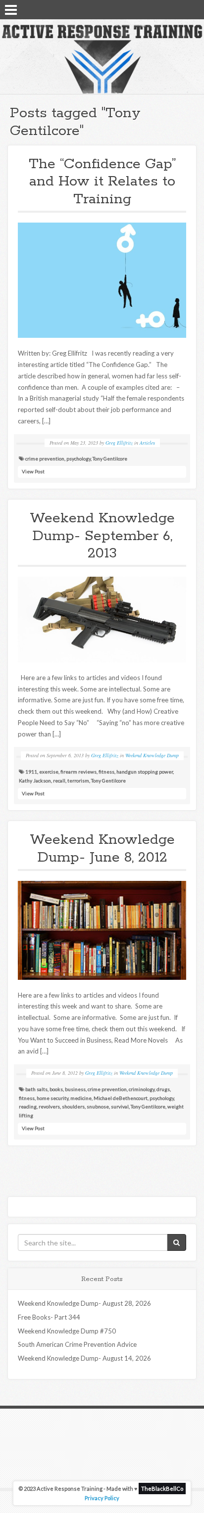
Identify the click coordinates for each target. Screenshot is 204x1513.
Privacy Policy (102, 1498)
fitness (106, 772)
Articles (147, 442)
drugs (163, 1089)
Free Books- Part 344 (49, 1317)
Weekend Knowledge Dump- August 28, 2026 (84, 1303)
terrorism (78, 780)
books (56, 1089)
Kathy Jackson (35, 780)
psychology (78, 458)
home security (52, 1098)
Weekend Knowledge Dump (152, 755)
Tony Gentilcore (110, 458)
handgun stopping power (144, 772)
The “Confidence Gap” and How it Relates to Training (102, 182)
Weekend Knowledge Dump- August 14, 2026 (84, 1358)
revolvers (49, 1106)
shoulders (73, 1106)
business (75, 1089)
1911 (31, 772)
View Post (33, 471)
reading (28, 1106)
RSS (193, 9)
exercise (48, 772)
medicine (81, 1098)
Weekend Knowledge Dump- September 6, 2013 (102, 536)
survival (120, 1106)
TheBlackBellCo (162, 1488)
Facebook (167, 9)
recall (59, 780)
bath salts (36, 1089)
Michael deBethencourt (121, 1098)
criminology (141, 1089)
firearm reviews (78, 772)
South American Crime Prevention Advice (77, 1344)
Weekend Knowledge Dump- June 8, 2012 (102, 848)
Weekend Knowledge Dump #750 (67, 1331)
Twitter (180, 9)
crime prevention (44, 458)
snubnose (98, 1106)
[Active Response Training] (102, 59)
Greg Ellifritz (119, 442)
